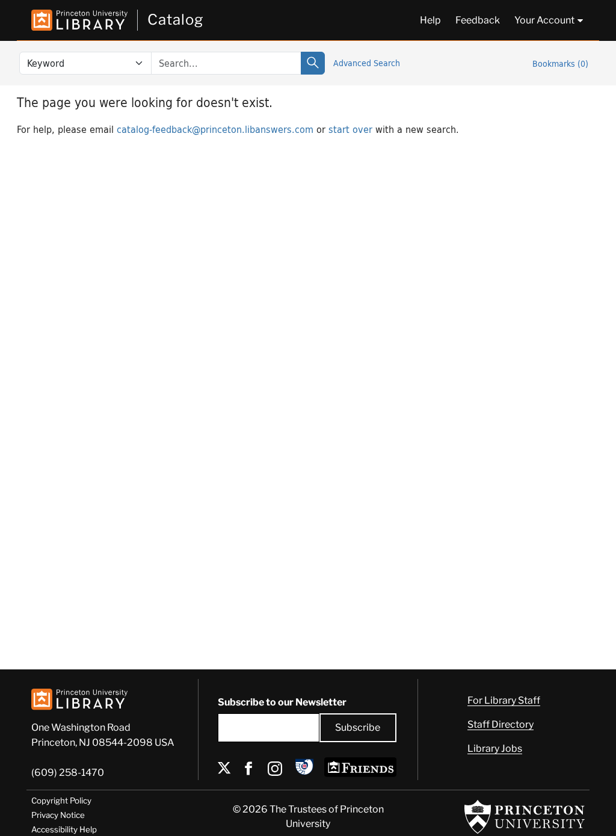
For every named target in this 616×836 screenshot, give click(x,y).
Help (430, 20)
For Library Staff (503, 700)
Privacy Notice (58, 815)
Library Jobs (494, 748)
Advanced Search (366, 63)
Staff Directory (500, 724)
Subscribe (357, 727)
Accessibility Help (64, 829)
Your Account (544, 20)
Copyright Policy (61, 800)
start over (350, 129)
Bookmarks (560, 63)
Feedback (477, 20)
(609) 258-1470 (67, 772)
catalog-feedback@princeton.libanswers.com (215, 129)
